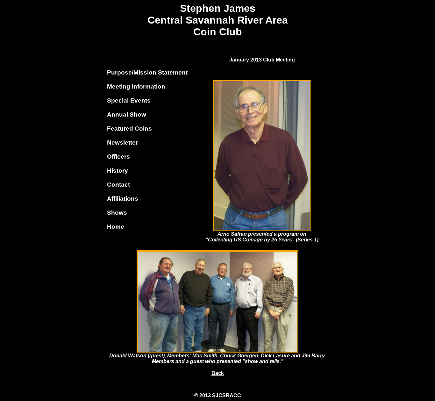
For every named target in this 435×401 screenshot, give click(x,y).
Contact (118, 184)
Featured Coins (129, 128)
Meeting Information (136, 86)
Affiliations (122, 198)
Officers (118, 156)
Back (217, 373)
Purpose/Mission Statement (147, 72)
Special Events (129, 100)
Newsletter (122, 142)
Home (115, 226)
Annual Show (126, 114)
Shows (117, 212)
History (117, 170)
